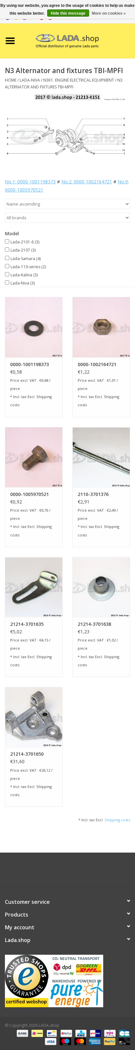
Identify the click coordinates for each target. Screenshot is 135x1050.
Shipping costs (117, 819)
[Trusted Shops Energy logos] (67, 981)
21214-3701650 (27, 754)
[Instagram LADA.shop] (85, 872)
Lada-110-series (28, 267)
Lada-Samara (25, 258)
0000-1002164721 (97, 364)
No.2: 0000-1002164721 (86, 181)
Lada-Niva (22, 283)
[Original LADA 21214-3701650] (34, 717)
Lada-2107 (23, 250)
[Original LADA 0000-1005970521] (34, 457)
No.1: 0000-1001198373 (30, 181)
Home (10, 80)
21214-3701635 (27, 624)
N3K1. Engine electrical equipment (78, 80)
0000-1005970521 (29, 494)
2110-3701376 (93, 494)
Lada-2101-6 (24, 242)
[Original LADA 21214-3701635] (34, 587)
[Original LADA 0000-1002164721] (101, 327)
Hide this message (68, 13)
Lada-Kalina (24, 275)
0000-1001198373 (29, 364)
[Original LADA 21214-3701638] (101, 587)
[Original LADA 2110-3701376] (101, 457)
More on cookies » (109, 13)
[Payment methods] (21, 1033)
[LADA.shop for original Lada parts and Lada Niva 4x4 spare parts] (77, 40)
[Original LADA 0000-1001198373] (34, 327)
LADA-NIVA (30, 80)
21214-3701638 (94, 624)
